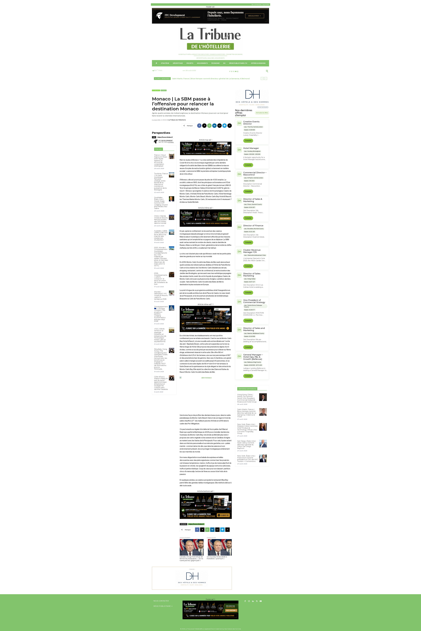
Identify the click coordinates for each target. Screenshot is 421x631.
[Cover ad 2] (206, 319)
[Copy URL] (229, 125)
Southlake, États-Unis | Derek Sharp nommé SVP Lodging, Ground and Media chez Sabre (161, 202)
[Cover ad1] (206, 506)
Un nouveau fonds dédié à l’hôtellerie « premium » (217, 558)
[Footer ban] (210, 610)
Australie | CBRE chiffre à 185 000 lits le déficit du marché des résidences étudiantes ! (161, 235)
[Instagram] (231, 71)
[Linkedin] (214, 125)
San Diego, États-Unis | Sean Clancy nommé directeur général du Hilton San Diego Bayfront (246, 444)
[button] (256, 71)
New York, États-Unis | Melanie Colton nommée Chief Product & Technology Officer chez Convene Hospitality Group (247, 428)
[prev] (262, 78)
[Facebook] (229, 71)
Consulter (248, 140)
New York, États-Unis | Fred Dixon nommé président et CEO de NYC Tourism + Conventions (247, 458)
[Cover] (206, 157)
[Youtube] (235, 71)
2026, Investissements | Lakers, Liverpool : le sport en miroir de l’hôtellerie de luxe (161, 278)
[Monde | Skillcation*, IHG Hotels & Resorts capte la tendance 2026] (171, 293)
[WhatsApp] (209, 125)
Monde (163, 90)
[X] (233, 71)
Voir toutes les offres (262, 112)
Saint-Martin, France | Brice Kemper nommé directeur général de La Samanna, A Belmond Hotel (246, 413)
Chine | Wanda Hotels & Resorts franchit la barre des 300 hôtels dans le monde (161, 219)
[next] (265, 78)
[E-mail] (219, 125)
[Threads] (237, 71)
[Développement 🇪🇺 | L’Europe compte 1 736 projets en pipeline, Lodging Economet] (171, 308)
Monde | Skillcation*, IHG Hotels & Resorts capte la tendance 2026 (161, 295)
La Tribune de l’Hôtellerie (177, 120)
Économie (156, 90)
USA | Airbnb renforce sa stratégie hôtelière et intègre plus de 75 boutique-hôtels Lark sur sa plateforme (160, 335)
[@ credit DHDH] (210, 23)
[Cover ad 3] (206, 228)
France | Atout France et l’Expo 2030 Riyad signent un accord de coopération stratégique (160, 160)
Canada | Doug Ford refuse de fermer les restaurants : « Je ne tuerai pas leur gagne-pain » (191, 558)
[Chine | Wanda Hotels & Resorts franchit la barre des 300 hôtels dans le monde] (171, 217)
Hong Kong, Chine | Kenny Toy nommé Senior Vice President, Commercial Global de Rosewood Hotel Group (247, 398)
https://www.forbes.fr (165, 137)
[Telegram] (224, 125)
